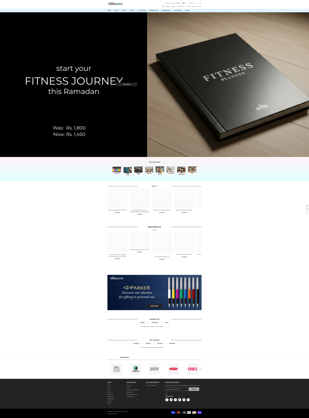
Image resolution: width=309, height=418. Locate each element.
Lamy (167, 322)
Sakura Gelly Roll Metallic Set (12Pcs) (117, 210)
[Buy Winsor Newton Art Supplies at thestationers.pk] (116, 369)
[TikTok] (179, 399)
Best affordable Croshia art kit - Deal (139, 249)
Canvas (148, 343)
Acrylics (136, 343)
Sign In (189, 6)
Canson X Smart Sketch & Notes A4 (162, 210)
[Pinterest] (175, 399)
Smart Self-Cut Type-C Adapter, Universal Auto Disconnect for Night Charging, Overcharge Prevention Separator (117, 255)
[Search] (195, 3)
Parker (142, 322)
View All (154, 230)
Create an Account (197, 6)
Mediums (172, 343)
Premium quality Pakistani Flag (184, 254)
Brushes (160, 343)
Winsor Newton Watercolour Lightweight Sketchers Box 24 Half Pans (139, 210)
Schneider (155, 322)
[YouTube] (183, 399)
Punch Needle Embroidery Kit (162, 256)
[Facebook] (166, 399)
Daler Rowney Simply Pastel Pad (184, 210)
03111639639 (178, 3)
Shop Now (126, 84)
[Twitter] (188, 399)
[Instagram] (171, 399)
